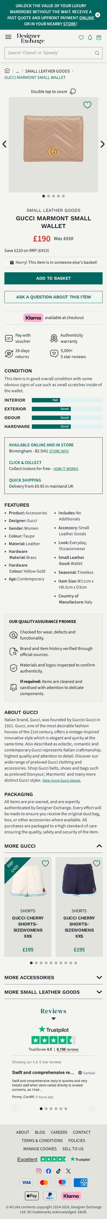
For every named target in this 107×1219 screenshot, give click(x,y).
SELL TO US (73, 1149)
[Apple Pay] (32, 1195)
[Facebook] (48, 1171)
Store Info (59, 451)
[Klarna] (71, 1195)
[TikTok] (58, 1171)
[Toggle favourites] (82, 38)
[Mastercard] (44, 1182)
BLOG (40, 1132)
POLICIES (76, 1141)
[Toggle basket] (99, 38)
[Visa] (26, 1182)
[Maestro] (63, 1182)
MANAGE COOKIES (40, 1149)
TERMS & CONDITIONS (42, 1141)
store (69, 24)
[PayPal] (50, 1195)
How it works (66, 469)
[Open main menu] (8, 38)
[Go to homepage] (30, 38)
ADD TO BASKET (53, 278)
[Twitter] (68, 1171)
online (86, 18)
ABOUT (22, 1132)
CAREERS (59, 1132)
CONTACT (82, 1132)
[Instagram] (38, 1171)
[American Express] (81, 1182)
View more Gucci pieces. (62, 780)
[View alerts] (91, 38)
